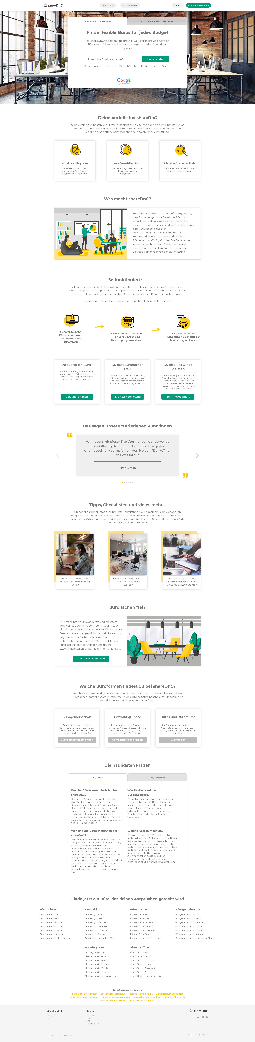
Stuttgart (166, 66)
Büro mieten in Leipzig (141, 994)
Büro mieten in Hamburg (51, 926)
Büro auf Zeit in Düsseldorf (142, 930)
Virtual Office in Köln (139, 952)
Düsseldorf (132, 66)
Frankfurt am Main (149, 66)
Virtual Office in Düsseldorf (142, 968)
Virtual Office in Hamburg (142, 964)
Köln (121, 66)
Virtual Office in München (142, 960)
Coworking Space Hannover (116, 997)
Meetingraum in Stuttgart (97, 972)
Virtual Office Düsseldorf (141, 1000)
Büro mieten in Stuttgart (51, 934)
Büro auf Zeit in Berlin (140, 918)
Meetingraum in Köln (95, 952)
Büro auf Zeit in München (142, 922)
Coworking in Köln (93, 914)
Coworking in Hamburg (96, 926)
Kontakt (90, 1015)
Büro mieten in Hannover (113, 994)
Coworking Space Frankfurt (147, 997)
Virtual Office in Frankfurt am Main (146, 976)
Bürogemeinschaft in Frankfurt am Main (193, 938)
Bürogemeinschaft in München (189, 922)
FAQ (89, 1021)
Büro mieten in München (51, 922)
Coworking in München (96, 922)
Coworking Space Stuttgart (84, 997)
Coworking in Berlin (94, 918)
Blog (89, 1018)
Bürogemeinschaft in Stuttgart (189, 934)
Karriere (50, 1018)
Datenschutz (68, 1035)
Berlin (87, 66)
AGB (59, 1035)
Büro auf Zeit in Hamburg (142, 926)
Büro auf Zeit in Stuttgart (142, 934)
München (98, 66)
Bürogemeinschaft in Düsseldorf (190, 930)
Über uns (51, 1015)
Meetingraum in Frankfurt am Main (101, 976)
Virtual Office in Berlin (140, 956)
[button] (197, 455)
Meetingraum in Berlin (95, 956)
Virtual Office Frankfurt (113, 1000)
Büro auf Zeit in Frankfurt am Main (146, 938)
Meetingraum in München (97, 960)
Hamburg (110, 66)
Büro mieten (108, 5)
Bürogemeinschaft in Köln (187, 914)
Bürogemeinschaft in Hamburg (190, 926)
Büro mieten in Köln (49, 914)
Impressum (51, 1035)
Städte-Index (93, 1024)
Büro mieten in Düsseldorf (52, 930)
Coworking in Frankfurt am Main (100, 938)
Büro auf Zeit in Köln (139, 914)
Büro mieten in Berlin (50, 918)
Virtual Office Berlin (175, 997)
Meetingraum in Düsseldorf (97, 968)
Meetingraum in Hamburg (97, 964)
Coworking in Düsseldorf (96, 930)
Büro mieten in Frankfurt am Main (55, 938)
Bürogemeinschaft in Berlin (188, 918)
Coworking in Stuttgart (95, 934)
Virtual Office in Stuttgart (142, 972)
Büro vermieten (130, 5)
